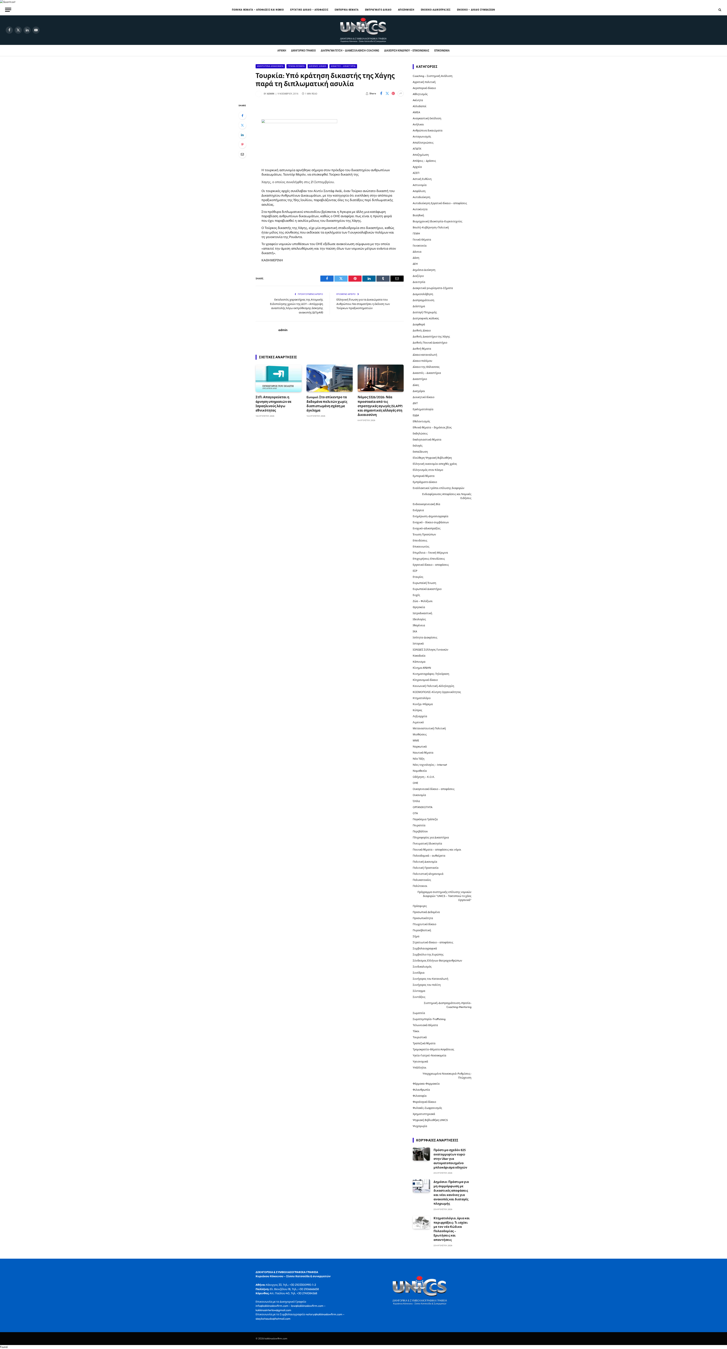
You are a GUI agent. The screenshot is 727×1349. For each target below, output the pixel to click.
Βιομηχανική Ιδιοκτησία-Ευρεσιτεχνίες (437, 221)
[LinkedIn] (242, 135)
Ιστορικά (418, 643)
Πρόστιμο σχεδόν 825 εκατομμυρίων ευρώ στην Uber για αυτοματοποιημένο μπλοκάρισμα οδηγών (450, 1158)
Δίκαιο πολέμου (422, 360)
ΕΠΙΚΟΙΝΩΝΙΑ (442, 50)
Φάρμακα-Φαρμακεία (426, 1083)
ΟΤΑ (415, 813)
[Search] (719, 9)
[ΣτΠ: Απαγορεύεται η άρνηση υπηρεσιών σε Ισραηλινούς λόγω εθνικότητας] (279, 378)
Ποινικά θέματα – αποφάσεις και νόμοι (258, 9)
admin (270, 93)
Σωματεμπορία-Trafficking (429, 1019)
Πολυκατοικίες (422, 880)
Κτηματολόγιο (422, 698)
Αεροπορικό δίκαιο (424, 88)
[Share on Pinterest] (393, 94)
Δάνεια (417, 251)
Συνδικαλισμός (422, 966)
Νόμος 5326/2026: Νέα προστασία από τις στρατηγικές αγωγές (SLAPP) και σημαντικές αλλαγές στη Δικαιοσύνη (380, 405)
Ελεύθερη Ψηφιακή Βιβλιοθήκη (432, 457)
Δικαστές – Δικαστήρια (427, 373)
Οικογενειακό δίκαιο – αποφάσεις (434, 789)
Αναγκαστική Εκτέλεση (427, 118)
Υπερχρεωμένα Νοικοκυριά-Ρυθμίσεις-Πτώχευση (447, 1075)
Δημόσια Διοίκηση (424, 270)
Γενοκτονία (420, 245)
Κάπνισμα (419, 661)
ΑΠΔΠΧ (417, 148)
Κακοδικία (419, 655)
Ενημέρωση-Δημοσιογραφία (430, 516)
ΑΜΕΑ (416, 112)
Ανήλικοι (418, 124)
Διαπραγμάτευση (423, 300)
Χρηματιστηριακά (424, 1114)
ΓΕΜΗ (416, 233)
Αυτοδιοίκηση (421, 197)
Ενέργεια (418, 510)
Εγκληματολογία (423, 409)
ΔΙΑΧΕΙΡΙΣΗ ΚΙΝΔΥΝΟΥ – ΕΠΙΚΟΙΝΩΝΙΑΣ (406, 50)
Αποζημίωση (406, 9)
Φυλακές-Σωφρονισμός (427, 1108)
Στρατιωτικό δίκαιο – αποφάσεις (433, 942)
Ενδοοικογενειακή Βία (426, 504)
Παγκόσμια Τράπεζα (425, 819)
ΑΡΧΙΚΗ (281, 50)
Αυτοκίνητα (420, 209)
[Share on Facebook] (381, 94)
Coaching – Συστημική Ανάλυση (432, 76)
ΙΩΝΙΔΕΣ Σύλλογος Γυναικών (430, 649)
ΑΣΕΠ (416, 173)
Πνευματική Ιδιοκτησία (427, 843)
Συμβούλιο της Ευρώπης (428, 954)
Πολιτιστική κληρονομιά (428, 874)
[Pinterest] (242, 144)
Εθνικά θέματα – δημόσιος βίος (432, 427)
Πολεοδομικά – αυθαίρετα (429, 855)
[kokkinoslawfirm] (363, 30)
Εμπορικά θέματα (347, 9)
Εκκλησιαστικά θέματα (427, 439)
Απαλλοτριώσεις (423, 142)
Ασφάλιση (419, 191)
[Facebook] (242, 115)
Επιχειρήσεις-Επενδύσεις (429, 558)
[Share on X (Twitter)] (387, 94)
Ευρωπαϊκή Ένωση (424, 583)
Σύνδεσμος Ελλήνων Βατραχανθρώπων (437, 960)
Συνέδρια (418, 972)
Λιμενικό (418, 722)
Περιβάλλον (420, 831)
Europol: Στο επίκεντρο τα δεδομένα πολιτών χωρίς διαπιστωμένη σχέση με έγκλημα (327, 403)
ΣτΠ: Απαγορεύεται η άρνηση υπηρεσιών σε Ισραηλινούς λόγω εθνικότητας (273, 403)
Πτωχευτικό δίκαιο (424, 924)
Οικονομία (419, 795)
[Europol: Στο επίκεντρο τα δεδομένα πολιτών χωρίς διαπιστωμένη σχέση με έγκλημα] (330, 378)
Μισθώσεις (420, 734)
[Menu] (8, 9)
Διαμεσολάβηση (423, 294)
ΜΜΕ (416, 740)
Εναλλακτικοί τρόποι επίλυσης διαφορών (438, 488)
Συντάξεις (419, 997)
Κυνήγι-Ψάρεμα (423, 704)
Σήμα (416, 936)
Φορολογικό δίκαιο (424, 1102)
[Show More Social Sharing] (401, 94)
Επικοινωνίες (421, 546)
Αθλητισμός (420, 94)
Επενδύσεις (420, 540)
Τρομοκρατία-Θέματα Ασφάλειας (433, 1049)
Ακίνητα (418, 100)
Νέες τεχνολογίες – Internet (430, 764)
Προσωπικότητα (423, 918)
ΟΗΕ (415, 783)
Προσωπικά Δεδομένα (426, 912)
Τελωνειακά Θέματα (425, 1025)
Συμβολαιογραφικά (425, 948)
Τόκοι (416, 1031)
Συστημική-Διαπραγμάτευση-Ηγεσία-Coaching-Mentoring (447, 1005)
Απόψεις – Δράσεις (424, 160)
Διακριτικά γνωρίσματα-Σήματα (433, 288)
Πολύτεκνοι (420, 886)
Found (3, 1347)
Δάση (416, 257)
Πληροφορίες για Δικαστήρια (431, 837)
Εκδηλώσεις (420, 433)
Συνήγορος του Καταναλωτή (430, 978)
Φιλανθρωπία (421, 1089)
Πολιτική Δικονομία (425, 861)
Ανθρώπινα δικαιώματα (270, 66)
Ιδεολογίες (419, 619)
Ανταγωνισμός (422, 136)
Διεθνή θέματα (422, 348)
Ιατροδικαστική (422, 613)
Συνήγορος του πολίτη (427, 985)
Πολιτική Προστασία (425, 867)
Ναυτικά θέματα (423, 752)
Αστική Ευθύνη (422, 179)
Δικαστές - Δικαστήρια (343, 66)
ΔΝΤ (415, 403)
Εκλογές (418, 445)
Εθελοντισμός (421, 421)
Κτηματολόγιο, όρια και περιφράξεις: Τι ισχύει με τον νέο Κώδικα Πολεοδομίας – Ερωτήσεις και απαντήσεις (452, 1229)
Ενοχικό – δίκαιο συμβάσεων (476, 9)
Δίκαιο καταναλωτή (425, 354)
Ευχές (416, 595)
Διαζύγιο (418, 276)
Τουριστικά (420, 1037)
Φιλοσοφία (420, 1095)
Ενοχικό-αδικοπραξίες (436, 9)
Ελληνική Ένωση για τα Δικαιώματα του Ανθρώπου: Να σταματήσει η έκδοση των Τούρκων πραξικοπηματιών (363, 304)
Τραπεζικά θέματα (424, 1043)
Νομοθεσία (420, 771)
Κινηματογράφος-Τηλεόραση (431, 674)
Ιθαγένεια (419, 625)
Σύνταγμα (419, 991)
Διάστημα (419, 306)
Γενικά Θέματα (296, 66)
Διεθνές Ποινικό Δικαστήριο (430, 342)
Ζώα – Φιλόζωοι (423, 601)
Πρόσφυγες (420, 906)
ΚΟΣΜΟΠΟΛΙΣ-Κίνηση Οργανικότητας (437, 692)
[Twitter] (242, 125)
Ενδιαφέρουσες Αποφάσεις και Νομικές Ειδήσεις (446, 496)
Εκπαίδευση (420, 451)
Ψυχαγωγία (420, 1126)
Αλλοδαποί (419, 106)
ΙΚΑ (415, 631)
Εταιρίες (418, 577)
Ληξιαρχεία (420, 716)
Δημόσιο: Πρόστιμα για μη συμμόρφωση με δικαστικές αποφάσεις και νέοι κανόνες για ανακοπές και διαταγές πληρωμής (451, 1192)
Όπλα (416, 801)
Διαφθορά (419, 324)
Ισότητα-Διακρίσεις (425, 637)
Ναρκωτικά (420, 746)
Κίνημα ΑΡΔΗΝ (422, 667)
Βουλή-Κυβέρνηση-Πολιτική (431, 227)
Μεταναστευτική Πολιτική (429, 728)
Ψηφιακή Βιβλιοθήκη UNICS (430, 1120)
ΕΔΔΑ (416, 415)
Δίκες (416, 385)
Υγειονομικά (420, 1061)
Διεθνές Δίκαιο (317, 66)
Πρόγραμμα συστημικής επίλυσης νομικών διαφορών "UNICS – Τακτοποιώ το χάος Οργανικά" (444, 896)
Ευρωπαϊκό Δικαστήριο (427, 589)
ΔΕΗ (415, 264)
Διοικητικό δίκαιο (423, 397)
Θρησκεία (419, 607)
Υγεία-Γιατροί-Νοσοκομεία (429, 1055)
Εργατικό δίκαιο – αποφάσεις (309, 9)
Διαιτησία (419, 282)
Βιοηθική (418, 215)
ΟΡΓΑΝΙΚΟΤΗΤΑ (422, 807)
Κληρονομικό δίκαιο (425, 680)
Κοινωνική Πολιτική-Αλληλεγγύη (433, 686)
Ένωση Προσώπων (424, 534)
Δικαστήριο (420, 379)
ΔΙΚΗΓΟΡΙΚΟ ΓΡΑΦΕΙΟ (303, 50)
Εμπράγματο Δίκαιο (378, 9)
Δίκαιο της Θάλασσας (426, 367)
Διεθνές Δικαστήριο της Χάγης (431, 336)
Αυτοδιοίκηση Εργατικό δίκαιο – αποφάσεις (440, 203)
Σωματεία (419, 1013)
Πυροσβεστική (422, 930)
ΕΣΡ (415, 571)
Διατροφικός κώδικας (426, 318)
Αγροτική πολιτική (424, 82)
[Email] (242, 154)
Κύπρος (417, 710)
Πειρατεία (419, 825)
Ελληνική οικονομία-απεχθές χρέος (435, 464)
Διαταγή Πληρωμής (425, 312)
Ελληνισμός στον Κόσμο (428, 470)
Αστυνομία (420, 185)
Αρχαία (417, 167)
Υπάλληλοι (419, 1067)
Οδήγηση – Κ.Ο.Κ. (424, 777)
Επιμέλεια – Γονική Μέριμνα (430, 552)
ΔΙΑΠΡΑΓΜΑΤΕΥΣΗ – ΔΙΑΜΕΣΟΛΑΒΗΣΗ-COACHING (350, 50)
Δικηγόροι (419, 391)
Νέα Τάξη (418, 758)
